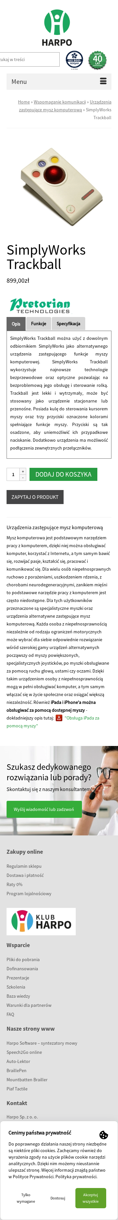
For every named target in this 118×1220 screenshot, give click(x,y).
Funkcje (38, 323)
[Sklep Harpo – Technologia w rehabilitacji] (56, 24)
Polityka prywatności (75, 1177)
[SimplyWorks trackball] (59, 186)
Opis (16, 324)
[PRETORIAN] (39, 305)
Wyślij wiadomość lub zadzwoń (44, 809)
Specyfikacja (68, 323)
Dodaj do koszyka (63, 474)
